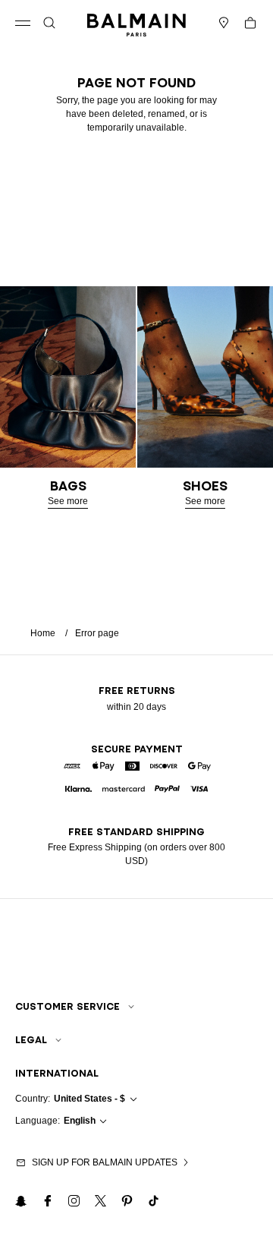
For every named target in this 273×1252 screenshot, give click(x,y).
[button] (49, 22)
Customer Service (67, 1006)
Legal (31, 1040)
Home (42, 633)
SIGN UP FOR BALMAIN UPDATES (104, 1162)
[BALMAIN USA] (136, 23)
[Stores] (223, 22)
